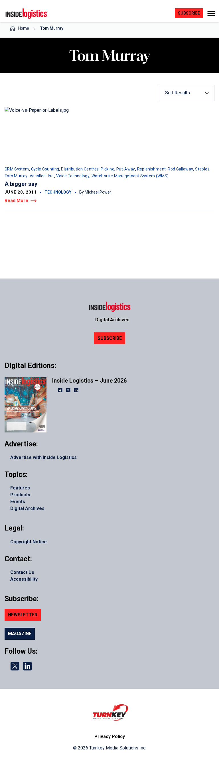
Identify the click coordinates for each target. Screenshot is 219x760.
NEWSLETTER (22, 614)
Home (23, 28)
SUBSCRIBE (110, 338)
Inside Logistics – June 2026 (89, 380)
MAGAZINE (19, 633)
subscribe (189, 13)
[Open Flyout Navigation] (210, 13)
